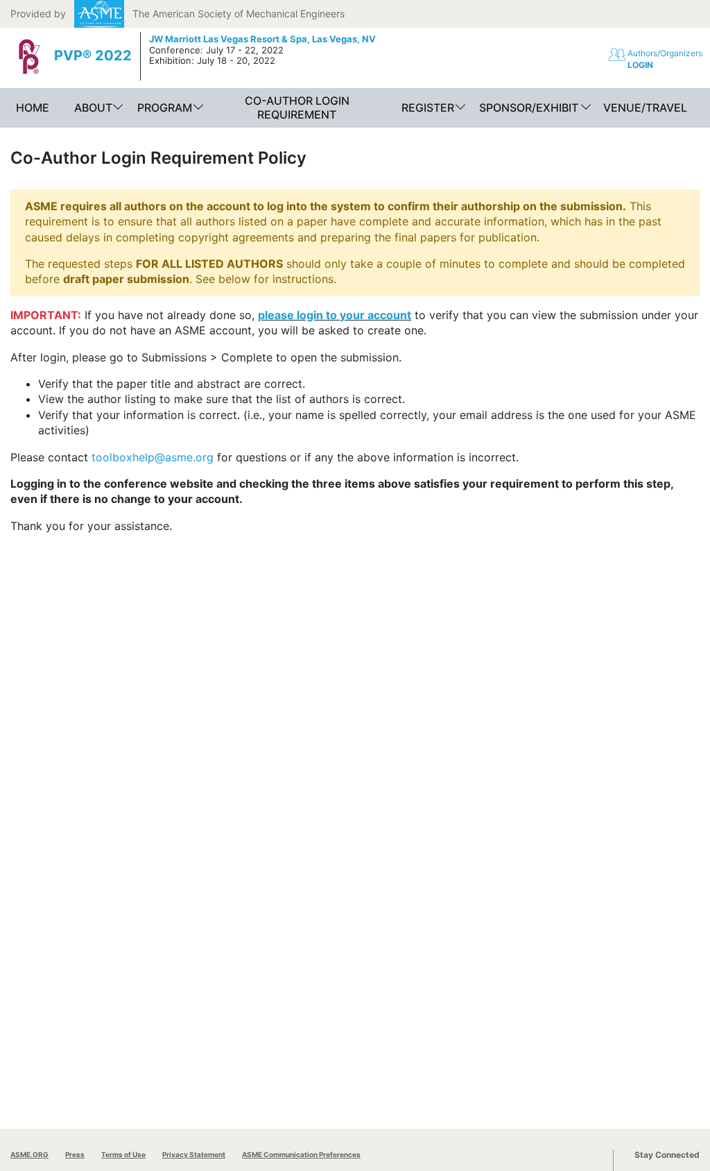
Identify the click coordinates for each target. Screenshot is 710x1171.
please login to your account (334, 315)
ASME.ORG (29, 1154)
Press (75, 1154)
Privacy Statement (193, 1154)
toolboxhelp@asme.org (153, 457)
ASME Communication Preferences (301, 1154)
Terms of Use (123, 1154)
